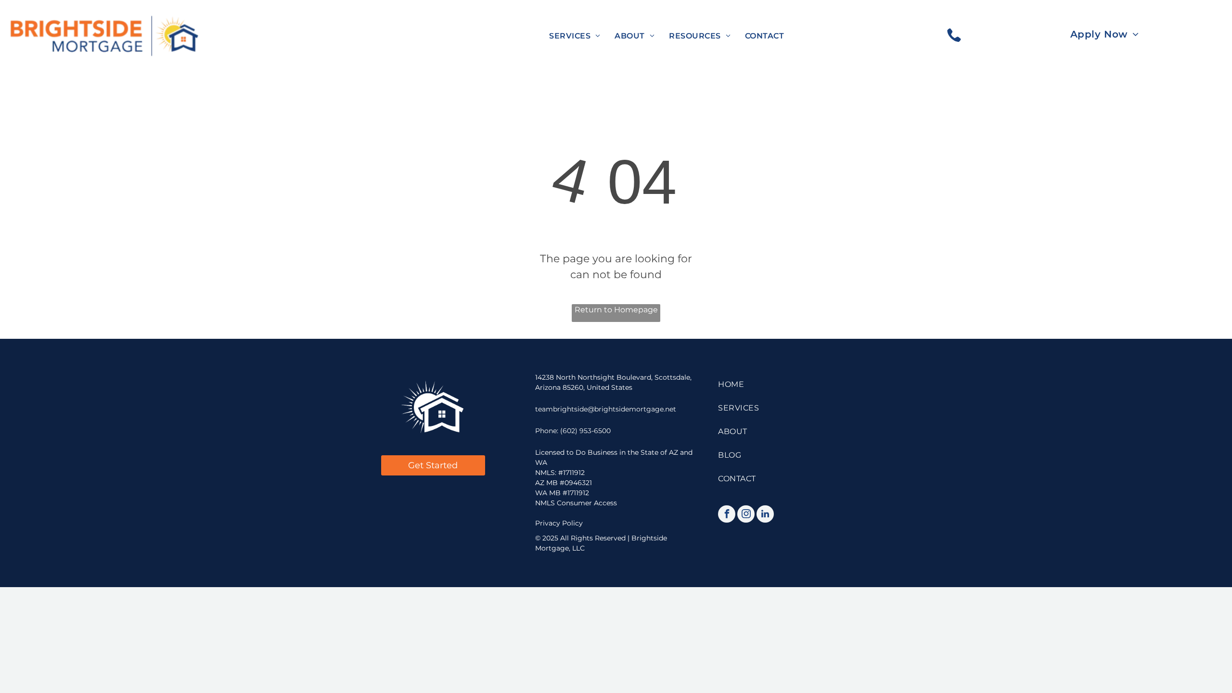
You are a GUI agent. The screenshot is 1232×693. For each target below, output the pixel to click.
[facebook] (726, 515)
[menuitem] (574, 36)
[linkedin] (765, 515)
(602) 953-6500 (585, 430)
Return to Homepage (616, 309)
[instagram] (746, 515)
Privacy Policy (559, 523)
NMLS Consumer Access (576, 503)
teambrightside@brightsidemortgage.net (605, 409)
